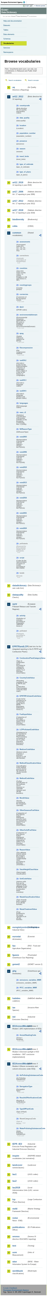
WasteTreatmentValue (23, 909)
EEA (14, 2)
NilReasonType (23, 429)
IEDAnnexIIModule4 (19, 1064)
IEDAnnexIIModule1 (19, 1026)
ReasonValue (23, 850)
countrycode (23, 106)
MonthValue (23, 798)
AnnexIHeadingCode (23, 1035)
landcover (17, 1165)
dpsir (22, 307)
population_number (23, 133)
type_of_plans (23, 172)
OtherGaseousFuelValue (23, 810)
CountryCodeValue (23, 678)
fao (14, 946)
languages (23, 403)
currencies (23, 294)
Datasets (6, 25)
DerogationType (23, 1086)
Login (27, 6)
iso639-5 (23, 391)
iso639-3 (23, 380)
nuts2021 (23, 513)
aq (13, 87)
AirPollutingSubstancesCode (23, 1075)
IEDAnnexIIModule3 (19, 1049)
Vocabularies (8, 43)
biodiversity (18, 219)
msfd (14, 1209)
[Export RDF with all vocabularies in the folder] (40, 99)
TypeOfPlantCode (23, 1109)
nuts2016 (23, 498)
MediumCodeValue (23, 749)
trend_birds (23, 156)
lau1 (14, 1174)
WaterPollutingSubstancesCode (23, 1128)
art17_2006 (17, 192)
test (14, 1246)
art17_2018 (17, 210)
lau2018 (16, 1188)
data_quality (23, 118)
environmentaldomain (23, 315)
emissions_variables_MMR (23, 980)
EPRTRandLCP (19, 646)
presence (23, 141)
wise (14, 1262)
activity (22, 616)
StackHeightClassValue (23, 869)
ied (13, 1017)
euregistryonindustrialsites (19, 927)
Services (6, 48)
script (22, 558)
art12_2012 (17, 96)
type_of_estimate (23, 164)
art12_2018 (17, 182)
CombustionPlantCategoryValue (23, 658)
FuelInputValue (23, 714)
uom (14, 1252)
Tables (5, 30)
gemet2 (16, 964)
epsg (22, 333)
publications (18, 1227)
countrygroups (23, 285)
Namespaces (8, 52)
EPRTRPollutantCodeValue (23, 696)
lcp (13, 1199)
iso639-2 (23, 360)
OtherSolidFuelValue (23, 830)
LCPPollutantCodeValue (23, 730)
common (16, 233)
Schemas (7, 39)
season (22, 149)
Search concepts (33, 80)
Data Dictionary (22, 16)
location (23, 125)
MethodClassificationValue (23, 763)
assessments (23, 242)
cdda (14, 226)
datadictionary (19, 585)
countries (23, 268)
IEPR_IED (17, 1144)
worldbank (17, 1271)
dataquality (17, 595)
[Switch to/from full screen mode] (31, 6)
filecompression (23, 348)
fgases (15, 955)
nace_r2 (23, 412)
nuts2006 (23, 452)
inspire (15, 1156)
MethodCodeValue (23, 778)
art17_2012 (17, 201)
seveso (16, 1236)
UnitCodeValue (23, 879)
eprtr (14, 604)
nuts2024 (23, 528)
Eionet (13, 16)
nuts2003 (23, 437)
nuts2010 (23, 467)
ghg (14, 971)
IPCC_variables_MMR (23, 988)
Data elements (8, 34)
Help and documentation (12, 21)
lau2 (14, 1181)
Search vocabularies (15, 80)
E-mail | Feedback (10, 1288)
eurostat (16, 936)
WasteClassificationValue (23, 897)
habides (16, 998)
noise (15, 1218)
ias (13, 1007)
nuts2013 (23, 482)
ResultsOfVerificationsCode (23, 1098)
